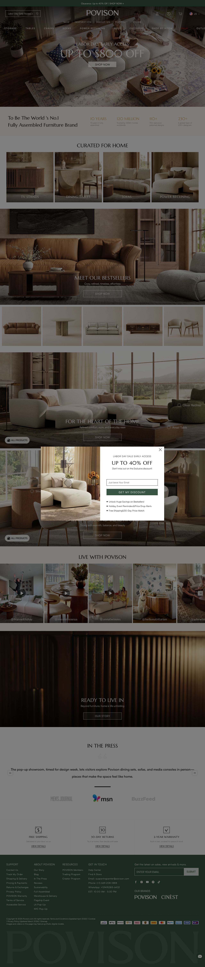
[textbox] (132, 482)
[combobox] (132, 482)
